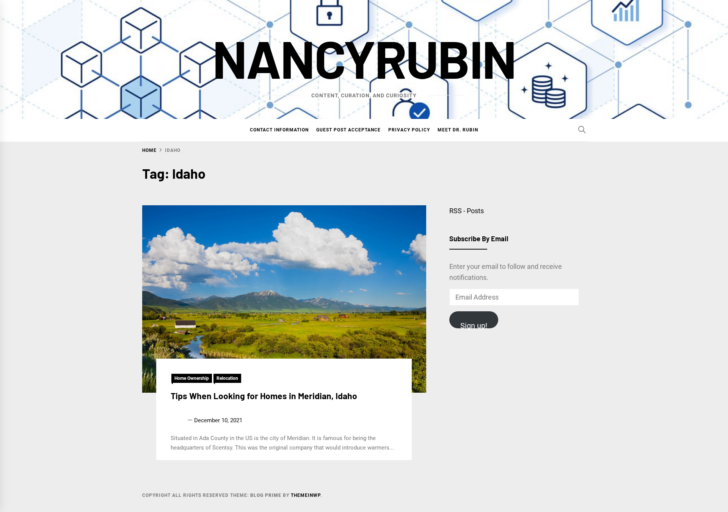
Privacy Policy (409, 130)
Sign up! (473, 324)
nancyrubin (364, 58)
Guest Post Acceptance (348, 130)
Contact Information (279, 130)
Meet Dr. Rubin (458, 130)
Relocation (227, 378)
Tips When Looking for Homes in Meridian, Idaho (264, 395)
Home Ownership (191, 378)
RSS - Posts (466, 211)
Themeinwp (305, 495)
